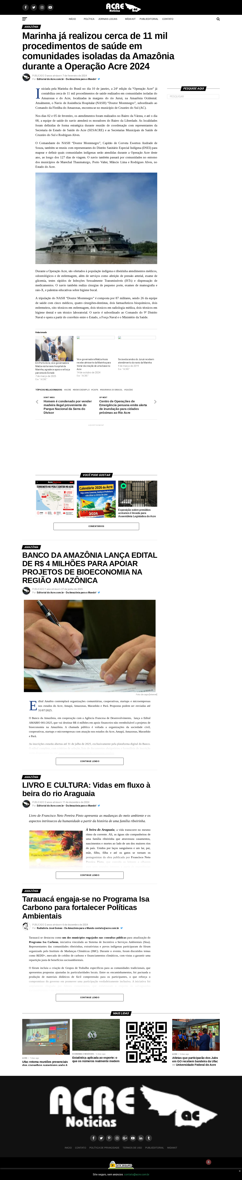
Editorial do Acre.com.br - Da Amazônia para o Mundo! (66, 79)
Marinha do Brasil (112, 390)
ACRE (68, 390)
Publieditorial (149, 19)
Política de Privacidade (104, 1147)
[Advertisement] (96, 447)
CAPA (95, 390)
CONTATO (167, 19)
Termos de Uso (132, 1147)
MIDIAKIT (172, 1147)
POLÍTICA (89, 19)
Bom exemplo (82, 390)
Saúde (129, 390)
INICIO (68, 1147)
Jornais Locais (107, 19)
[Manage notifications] (208, 1162)
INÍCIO (72, 19)
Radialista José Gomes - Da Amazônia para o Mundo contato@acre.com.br (78, 928)
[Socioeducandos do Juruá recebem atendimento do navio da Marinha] (137, 347)
